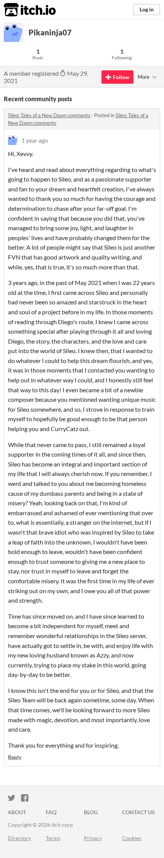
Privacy (93, 838)
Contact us (138, 812)
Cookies (131, 838)
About (17, 812)
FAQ (51, 812)
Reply (14, 757)
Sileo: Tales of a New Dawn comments (49, 115)
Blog (91, 812)
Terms (53, 838)
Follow (121, 77)
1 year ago (34, 140)
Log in (147, 9)
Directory (19, 838)
